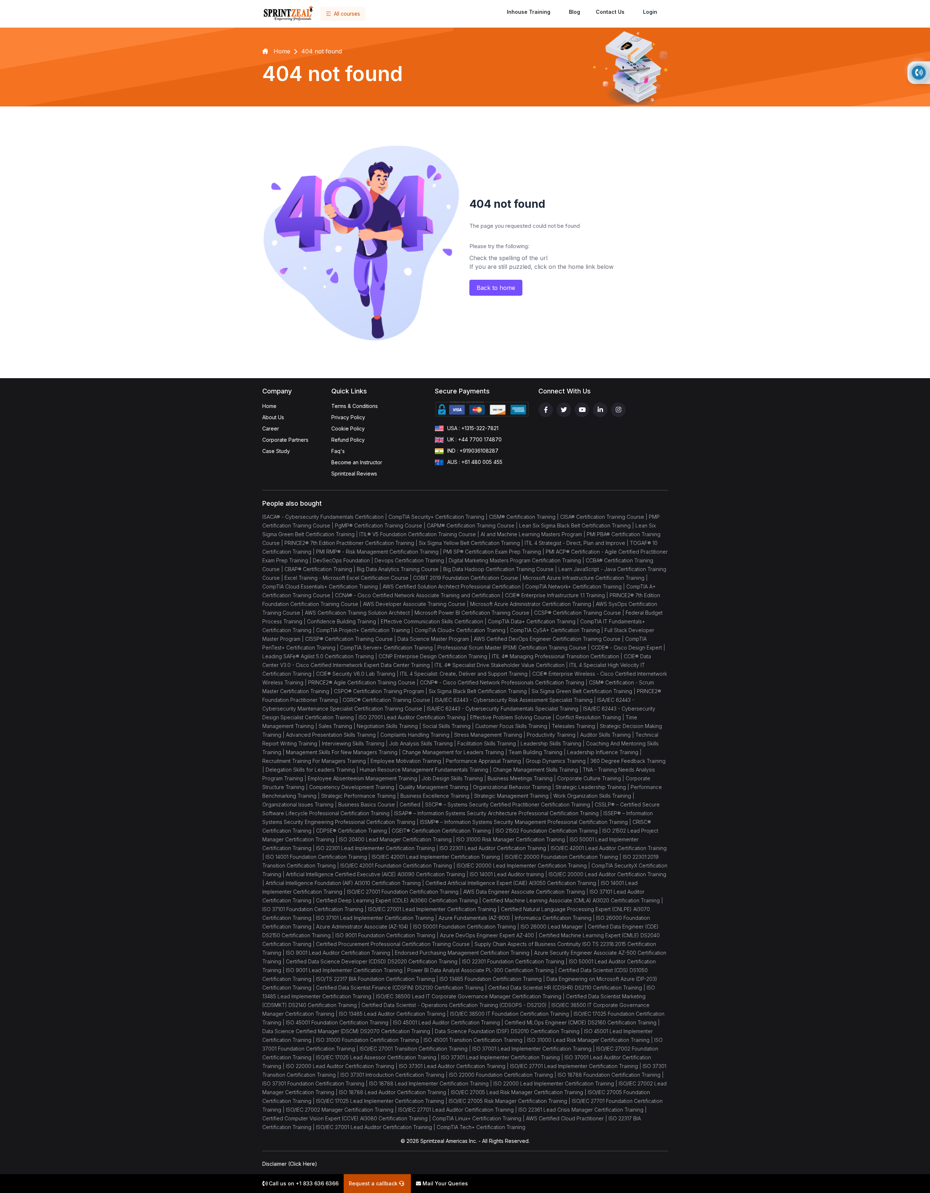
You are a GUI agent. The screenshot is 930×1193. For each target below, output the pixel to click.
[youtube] (582, 410)
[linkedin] (600, 410)
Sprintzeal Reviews (354, 473)
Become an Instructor (356, 462)
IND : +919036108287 (472, 451)
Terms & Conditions (354, 406)
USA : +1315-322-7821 (472, 428)
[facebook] (545, 410)
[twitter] (564, 410)
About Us (273, 417)
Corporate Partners (285, 440)
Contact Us (610, 12)
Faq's (338, 451)
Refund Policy (348, 440)
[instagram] (618, 410)
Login (650, 12)
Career (270, 428)
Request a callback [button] (374, 1183)
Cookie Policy (348, 428)
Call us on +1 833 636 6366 (303, 1183)
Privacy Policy (348, 417)
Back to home (496, 287)
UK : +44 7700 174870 (474, 439)
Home (269, 406)
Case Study (276, 451)
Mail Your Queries (444, 1183)
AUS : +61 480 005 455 (474, 462)
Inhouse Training (528, 12)
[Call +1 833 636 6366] (919, 73)
